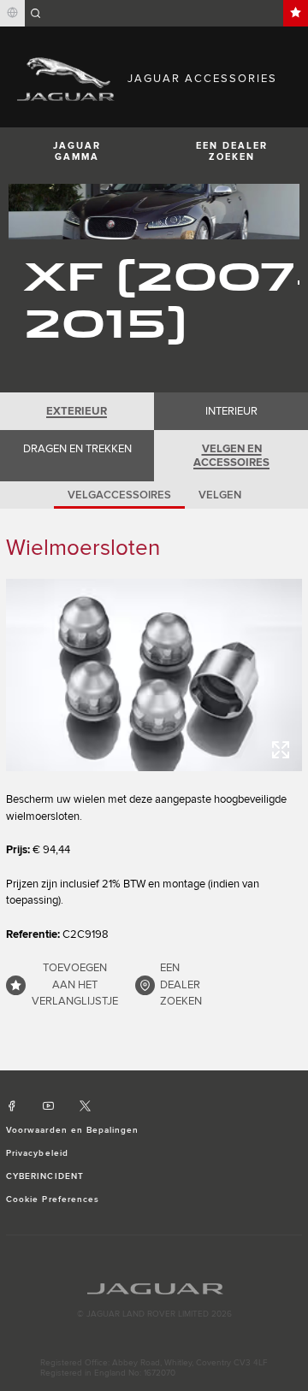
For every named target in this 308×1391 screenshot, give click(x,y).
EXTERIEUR (76, 411)
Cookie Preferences (52, 1199)
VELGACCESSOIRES (119, 495)
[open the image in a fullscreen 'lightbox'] (154, 675)
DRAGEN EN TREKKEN (77, 449)
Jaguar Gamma (77, 151)
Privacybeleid (37, 1153)
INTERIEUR (231, 411)
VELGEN (219, 495)
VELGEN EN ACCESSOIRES (231, 455)
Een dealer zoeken (232, 151)
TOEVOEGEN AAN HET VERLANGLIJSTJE (75, 984)
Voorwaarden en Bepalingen (72, 1130)
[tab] (77, 411)
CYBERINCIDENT (45, 1176)
